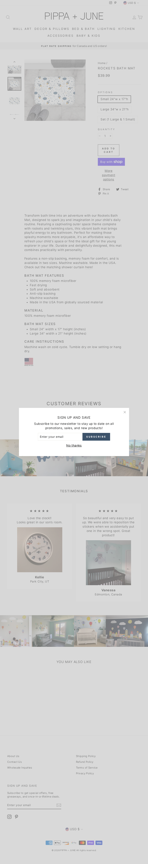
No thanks (74, 445)
